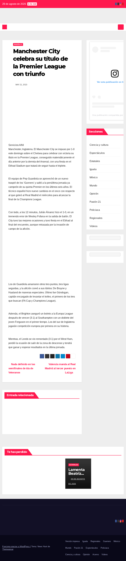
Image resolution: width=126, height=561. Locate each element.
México (94, 177)
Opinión (94, 193)
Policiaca (95, 210)
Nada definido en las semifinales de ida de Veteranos (21, 368)
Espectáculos (97, 153)
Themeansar (7, 549)
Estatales (95, 161)
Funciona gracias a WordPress (16, 546)
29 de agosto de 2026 (12, 479)
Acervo (96, 554)
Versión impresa (72, 541)
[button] (115, 27)
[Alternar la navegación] (121, 27)
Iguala (93, 169)
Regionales (96, 218)
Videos (93, 226)
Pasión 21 (18, 44)
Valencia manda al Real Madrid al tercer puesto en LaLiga (60, 368)
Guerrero (107, 541)
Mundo (93, 185)
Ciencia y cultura (99, 145)
